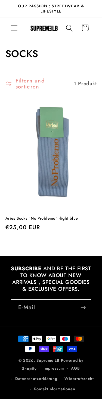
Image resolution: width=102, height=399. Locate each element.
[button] (14, 28)
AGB (75, 368)
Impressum (54, 368)
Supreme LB (48, 360)
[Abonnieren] (83, 307)
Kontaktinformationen (54, 389)
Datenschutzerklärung (36, 378)
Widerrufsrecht (79, 378)
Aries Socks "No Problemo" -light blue (41, 218)
